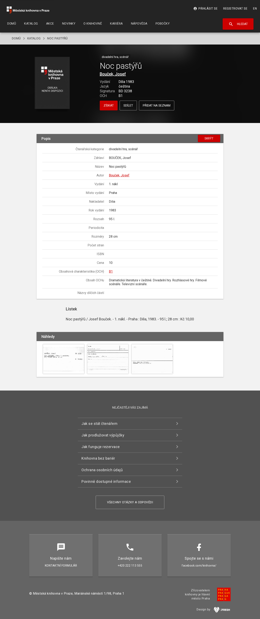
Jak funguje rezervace (100, 447)
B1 (111, 271)
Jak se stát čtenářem (99, 423)
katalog (34, 38)
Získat (109, 105)
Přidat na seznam (156, 105)
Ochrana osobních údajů (102, 470)
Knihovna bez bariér (98, 458)
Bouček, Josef (113, 74)
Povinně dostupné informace (106, 481)
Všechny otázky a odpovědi (130, 502)
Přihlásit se (205, 8)
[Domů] (28, 10)
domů (16, 38)
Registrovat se (235, 8)
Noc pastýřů (57, 38)
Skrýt (209, 138)
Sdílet (128, 105)
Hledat (238, 24)
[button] (52, 83)
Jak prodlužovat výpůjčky (102, 435)
